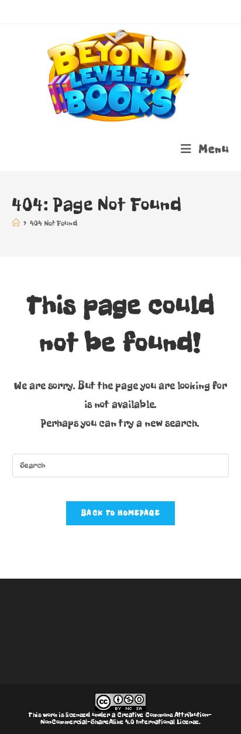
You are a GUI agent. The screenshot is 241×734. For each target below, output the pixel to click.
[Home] (16, 223)
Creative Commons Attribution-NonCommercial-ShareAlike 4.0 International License (126, 718)
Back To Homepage (120, 513)
